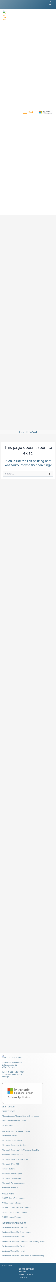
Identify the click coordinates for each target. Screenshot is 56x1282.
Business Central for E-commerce (16, 1232)
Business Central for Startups (14, 1227)
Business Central (9, 1136)
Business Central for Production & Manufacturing (23, 1256)
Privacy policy (26, 1274)
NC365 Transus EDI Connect (14, 1212)
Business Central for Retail (13, 1237)
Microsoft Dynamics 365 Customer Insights (20, 1150)
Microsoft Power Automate (13, 1183)
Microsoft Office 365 (10, 1164)
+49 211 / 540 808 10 (15, 1072)
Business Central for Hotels (13, 1251)
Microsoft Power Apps (11, 1178)
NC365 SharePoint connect (13, 1198)
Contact (23, 1277)
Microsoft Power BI (10, 1188)
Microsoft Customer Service (14, 1145)
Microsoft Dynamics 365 (12, 1155)
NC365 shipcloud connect (13, 1203)
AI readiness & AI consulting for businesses (20, 1116)
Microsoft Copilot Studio (12, 1140)
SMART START (8, 1111)
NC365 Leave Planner (11, 1217)
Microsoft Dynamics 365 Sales (15, 1159)
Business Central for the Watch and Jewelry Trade (23, 1241)
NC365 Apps (7, 1125)
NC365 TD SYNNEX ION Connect (16, 1207)
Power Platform (8, 1169)
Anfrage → (6, 1077)
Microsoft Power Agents (12, 1173)
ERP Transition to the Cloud (14, 1121)
